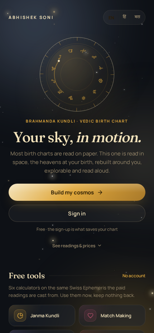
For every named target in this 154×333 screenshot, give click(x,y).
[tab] (111, 17)
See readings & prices (73, 246)
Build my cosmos (72, 192)
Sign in (77, 213)
